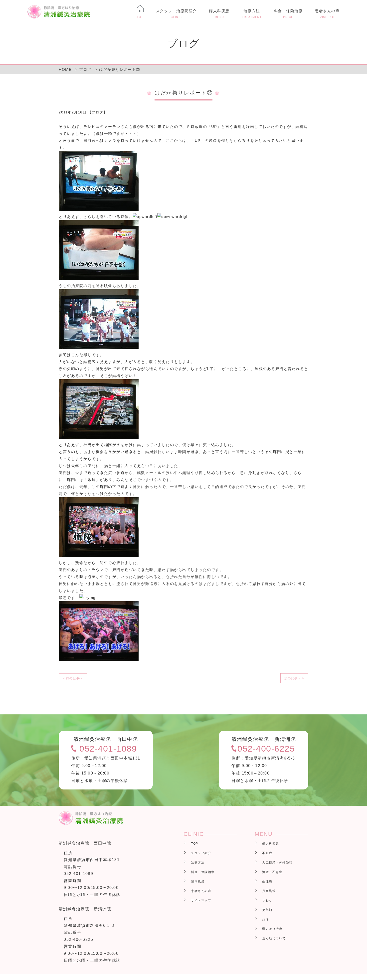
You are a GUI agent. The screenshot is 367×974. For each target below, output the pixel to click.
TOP (194, 843)
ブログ (97, 112)
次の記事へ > (294, 678)
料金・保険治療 (288, 13)
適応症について (274, 938)
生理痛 (267, 881)
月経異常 (269, 891)
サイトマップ (201, 900)
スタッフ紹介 (201, 853)
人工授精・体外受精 (277, 862)
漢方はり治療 (272, 929)
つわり (267, 900)
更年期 (267, 910)
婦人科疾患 (219, 13)
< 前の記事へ (73, 678)
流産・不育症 (272, 872)
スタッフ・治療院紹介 (176, 13)
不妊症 (267, 853)
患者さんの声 (327, 13)
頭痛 (265, 919)
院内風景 (197, 881)
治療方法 (252, 13)
